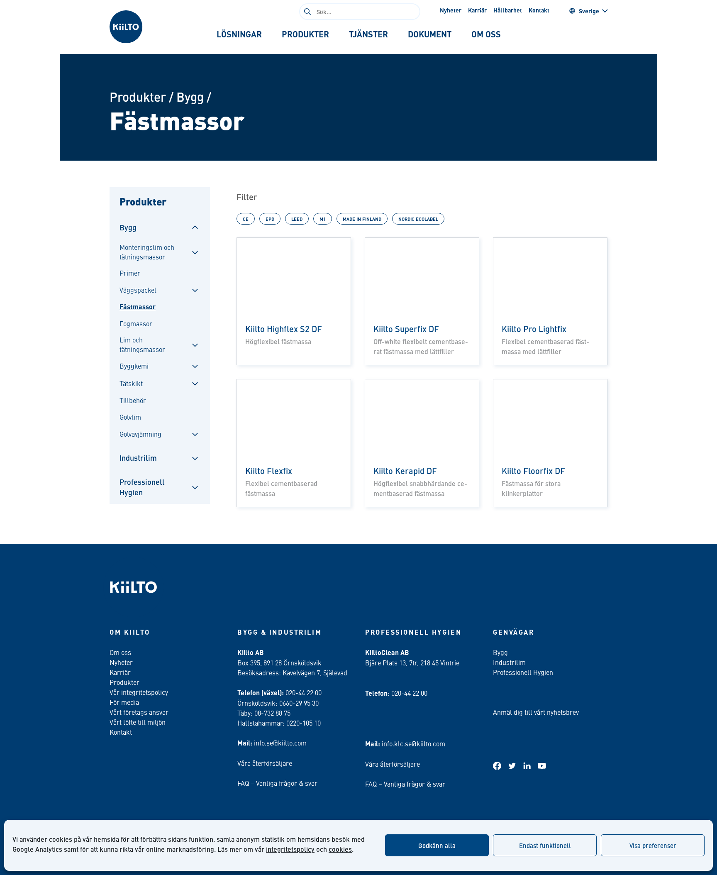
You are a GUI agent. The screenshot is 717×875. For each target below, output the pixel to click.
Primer (130, 272)
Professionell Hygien (142, 487)
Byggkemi (134, 365)
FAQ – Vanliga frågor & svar (277, 782)
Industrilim (138, 457)
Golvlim (130, 416)
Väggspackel (138, 289)
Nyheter (450, 10)
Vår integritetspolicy (139, 692)
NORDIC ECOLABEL (418, 218)
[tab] (239, 34)
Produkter (138, 96)
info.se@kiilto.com (280, 742)
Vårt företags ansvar (139, 711)
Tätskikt (131, 383)
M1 (322, 218)
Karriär (477, 10)
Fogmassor (136, 323)
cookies (340, 849)
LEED (296, 218)
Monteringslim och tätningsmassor (147, 251)
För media (124, 701)
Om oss (120, 652)
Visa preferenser (652, 845)
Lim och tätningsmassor (142, 344)
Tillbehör (133, 400)
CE (246, 218)
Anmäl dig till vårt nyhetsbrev (536, 711)
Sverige (589, 11)
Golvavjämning (140, 433)
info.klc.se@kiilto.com (413, 743)
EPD (270, 218)
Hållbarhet (507, 10)
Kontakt (539, 10)
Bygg (190, 96)
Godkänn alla (437, 845)
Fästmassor (138, 306)
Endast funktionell (545, 845)
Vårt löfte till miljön (138, 721)
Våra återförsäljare (264, 762)
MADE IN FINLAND (362, 218)
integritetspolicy (290, 849)
